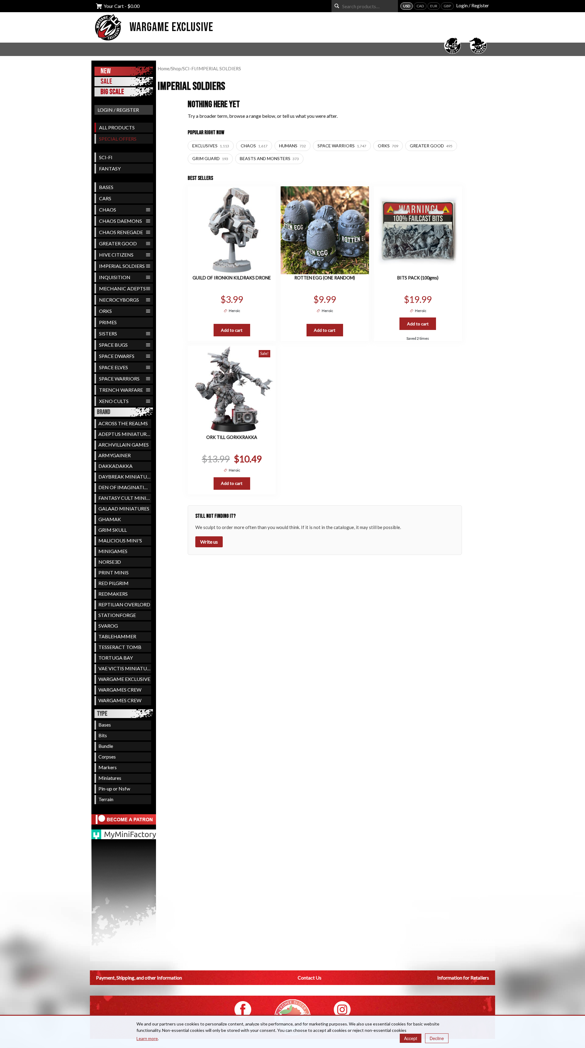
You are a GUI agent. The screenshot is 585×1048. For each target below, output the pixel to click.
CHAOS (107, 209)
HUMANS (292, 145)
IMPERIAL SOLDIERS (122, 266)
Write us (209, 542)
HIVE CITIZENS (116, 255)
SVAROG (108, 626)
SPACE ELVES (113, 367)
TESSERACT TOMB (119, 647)
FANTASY (110, 168)
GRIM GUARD (210, 158)
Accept (410, 1038)
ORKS (105, 311)
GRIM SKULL (112, 530)
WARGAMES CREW (119, 689)
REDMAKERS (113, 594)
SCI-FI (105, 157)
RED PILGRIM (113, 583)
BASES (106, 187)
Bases (104, 724)
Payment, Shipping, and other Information (139, 977)
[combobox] (365, 6)
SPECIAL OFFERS (117, 139)
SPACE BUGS (113, 345)
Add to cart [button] (232, 330)
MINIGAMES (112, 551)
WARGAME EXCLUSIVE (124, 679)
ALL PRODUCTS (117, 127)
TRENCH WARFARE (121, 390)
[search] (337, 6)
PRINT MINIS (113, 572)
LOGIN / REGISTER (118, 110)
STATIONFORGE (117, 615)
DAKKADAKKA (115, 466)
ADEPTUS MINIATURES (124, 434)
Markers (107, 767)
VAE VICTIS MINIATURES (124, 668)
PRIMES (108, 322)
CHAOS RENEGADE (121, 232)
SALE (106, 81)
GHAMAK (109, 519)
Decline (437, 1038)
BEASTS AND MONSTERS (269, 158)
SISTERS (108, 333)
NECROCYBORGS (119, 300)
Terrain (105, 799)
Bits (102, 735)
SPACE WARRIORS (119, 378)
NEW (106, 71)
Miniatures (109, 778)
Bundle (105, 746)
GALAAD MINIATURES (123, 508)
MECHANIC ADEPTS (122, 288)
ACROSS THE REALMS (123, 423)
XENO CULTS (114, 401)
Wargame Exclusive (171, 27)
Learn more (147, 1038)
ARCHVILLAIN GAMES (123, 444)
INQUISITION (114, 277)
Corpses (107, 756)
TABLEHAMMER (117, 636)
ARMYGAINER (114, 455)
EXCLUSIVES (210, 145)
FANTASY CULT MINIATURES (124, 498)
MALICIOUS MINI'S (120, 540)
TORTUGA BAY (115, 658)
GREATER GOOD (118, 243)
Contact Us (309, 977)
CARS (105, 198)
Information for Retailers (463, 977)
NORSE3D (109, 562)
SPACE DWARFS (116, 356)
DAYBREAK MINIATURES (124, 476)
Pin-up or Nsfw (114, 788)
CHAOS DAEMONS (120, 221)
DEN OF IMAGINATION (124, 487)
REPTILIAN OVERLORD (124, 604)
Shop (176, 68)
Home (163, 68)
